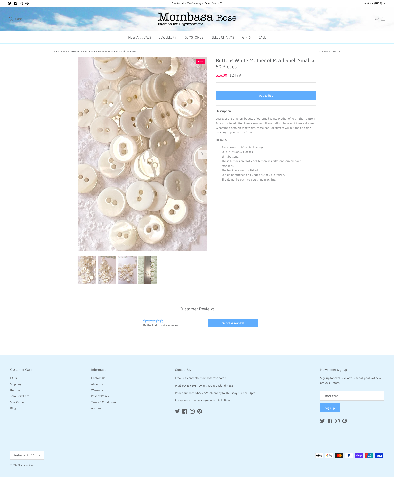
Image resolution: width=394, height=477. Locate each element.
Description (223, 111)
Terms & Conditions (103, 402)
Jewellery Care (19, 396)
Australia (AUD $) (373, 3)
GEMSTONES (193, 37)
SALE (262, 37)
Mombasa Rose (25, 465)
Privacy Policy (100, 396)
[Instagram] (21, 3)
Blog (13, 408)
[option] (142, 154)
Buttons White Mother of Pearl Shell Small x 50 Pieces (109, 51)
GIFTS (246, 37)
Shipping (16, 384)
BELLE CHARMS (222, 37)
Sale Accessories (71, 51)
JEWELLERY (167, 37)
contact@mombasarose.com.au (207, 378)
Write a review (233, 323)
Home (56, 51)
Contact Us (98, 378)
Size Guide (17, 402)
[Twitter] (9, 3)
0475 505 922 (203, 393)
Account (96, 408)
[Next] (202, 154)
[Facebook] (15, 3)
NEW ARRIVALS (139, 37)
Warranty (97, 390)
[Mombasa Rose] (197, 19)
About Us (97, 384)
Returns (15, 390)
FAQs (13, 378)
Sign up (330, 408)
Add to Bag (266, 95)
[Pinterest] (27, 3)
